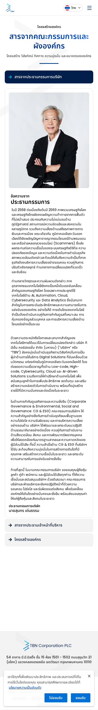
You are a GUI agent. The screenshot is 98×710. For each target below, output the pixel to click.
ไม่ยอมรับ (56, 697)
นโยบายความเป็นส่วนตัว (25, 687)
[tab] (49, 77)
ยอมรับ (81, 697)
